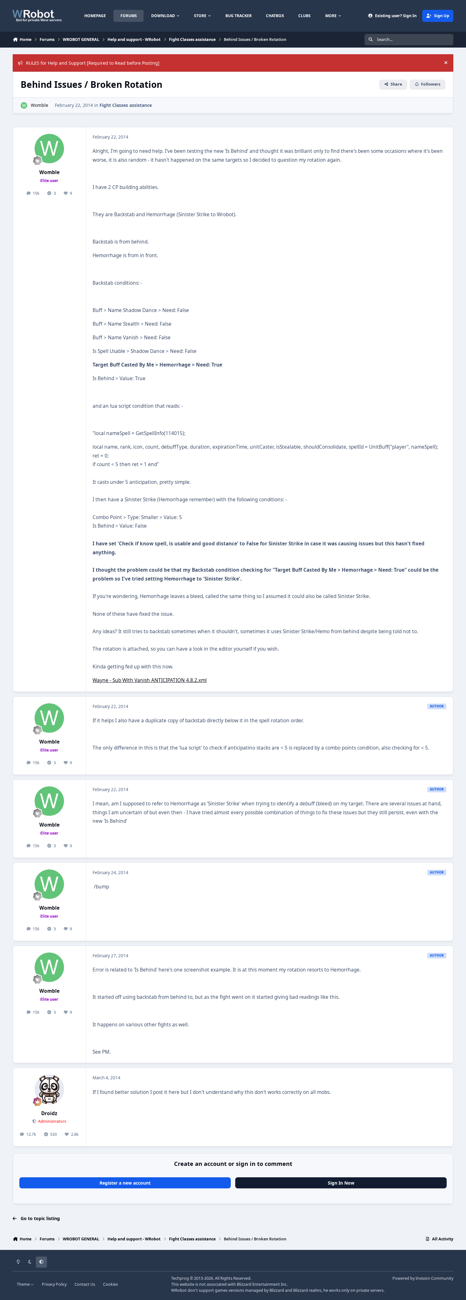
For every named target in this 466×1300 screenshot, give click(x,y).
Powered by (422, 1278)
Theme (24, 1284)
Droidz (49, 1113)
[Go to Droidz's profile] (49, 1089)
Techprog (180, 1278)
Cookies (110, 1284)
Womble (39, 105)
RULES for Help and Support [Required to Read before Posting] (92, 63)
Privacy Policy (54, 1284)
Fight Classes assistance (126, 105)
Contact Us (84, 1284)
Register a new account (125, 1183)
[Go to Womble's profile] (24, 105)
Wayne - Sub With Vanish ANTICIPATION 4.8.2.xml (150, 680)
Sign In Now (341, 1183)
